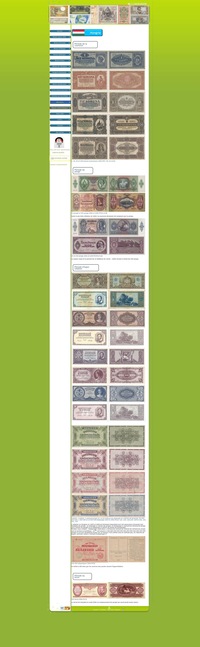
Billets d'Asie (60, 60)
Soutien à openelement (58, 164)
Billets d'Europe (60, 43)
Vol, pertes (60, 132)
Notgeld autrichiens (59, 78)
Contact (60, 125)
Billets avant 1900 (60, 37)
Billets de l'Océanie (60, 66)
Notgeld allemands (59, 72)
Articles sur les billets (60, 96)
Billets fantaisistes (59, 84)
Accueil (59, 31)
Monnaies (60, 102)
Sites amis (60, 114)
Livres (59, 119)
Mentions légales (114, 609)
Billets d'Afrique (60, 49)
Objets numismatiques (60, 108)
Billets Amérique (59, 54)
